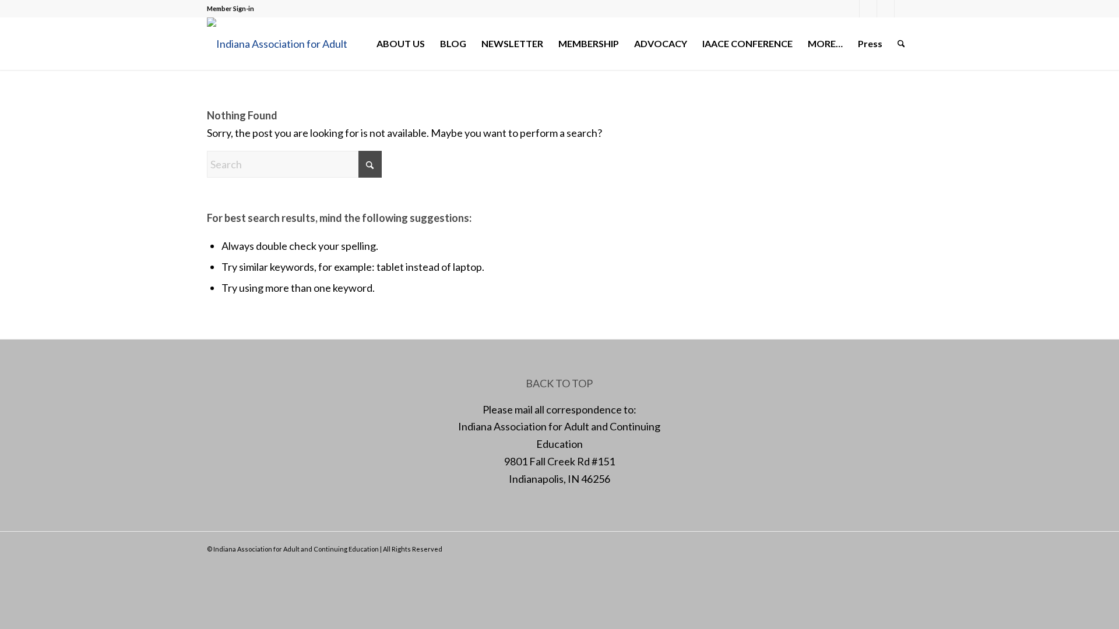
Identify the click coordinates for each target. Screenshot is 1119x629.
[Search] (901, 43)
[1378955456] (285, 43)
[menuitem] (400, 43)
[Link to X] (868, 8)
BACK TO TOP (559, 383)
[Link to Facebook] (850, 8)
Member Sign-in (230, 8)
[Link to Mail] (885, 8)
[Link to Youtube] (903, 8)
